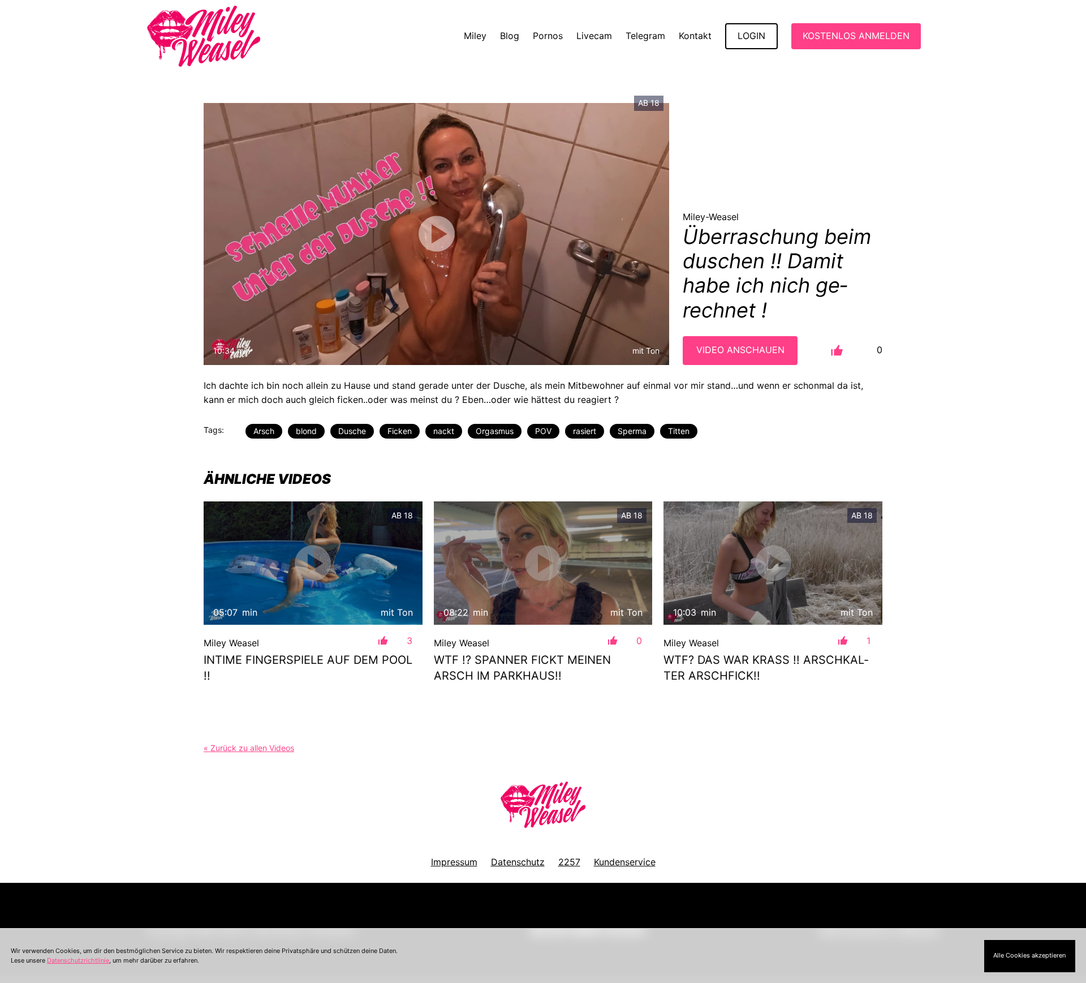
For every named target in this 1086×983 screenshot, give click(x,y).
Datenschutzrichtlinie (78, 960)
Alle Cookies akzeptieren (1029, 955)
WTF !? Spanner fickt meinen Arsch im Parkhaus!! (522, 667)
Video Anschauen (740, 349)
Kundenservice (625, 862)
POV (543, 431)
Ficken (399, 431)
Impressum (454, 862)
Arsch (263, 431)
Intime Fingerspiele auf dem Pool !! (308, 667)
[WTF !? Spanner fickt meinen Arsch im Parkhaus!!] (543, 562)
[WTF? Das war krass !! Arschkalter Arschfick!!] (772, 562)
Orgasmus (495, 431)
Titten (678, 431)
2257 (569, 862)
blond (306, 431)
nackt (443, 431)
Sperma (632, 431)
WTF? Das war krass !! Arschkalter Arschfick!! (765, 667)
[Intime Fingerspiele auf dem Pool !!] (313, 562)
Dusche (352, 431)
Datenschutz (518, 862)
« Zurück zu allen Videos (249, 748)
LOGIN (751, 35)
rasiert (584, 431)
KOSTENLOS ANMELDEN (856, 35)
